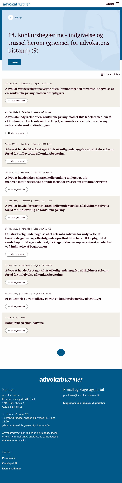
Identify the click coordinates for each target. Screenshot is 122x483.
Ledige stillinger (11, 468)
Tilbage (18, 17)
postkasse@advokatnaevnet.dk (81, 395)
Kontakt (8, 389)
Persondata (8, 458)
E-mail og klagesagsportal (83, 389)
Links (6, 452)
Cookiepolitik (9, 463)
